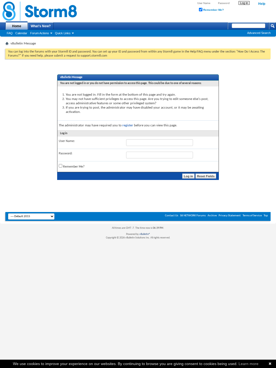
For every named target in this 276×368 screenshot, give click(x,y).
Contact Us (171, 215)
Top (266, 215)
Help (261, 4)
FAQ (10, 33)
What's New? (41, 26)
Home (16, 26)
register (127, 125)
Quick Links (63, 33)
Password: (65, 153)
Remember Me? (213, 9)
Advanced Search (259, 32)
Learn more (248, 364)
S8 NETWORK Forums (193, 215)
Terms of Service (252, 215)
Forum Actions (39, 33)
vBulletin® (144, 234)
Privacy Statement (230, 215)
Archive (212, 215)
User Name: (67, 141)
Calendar (21, 33)
